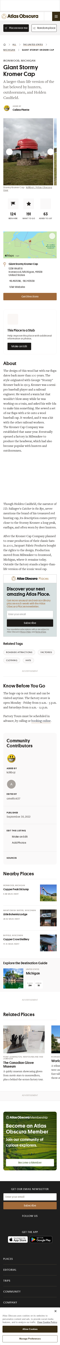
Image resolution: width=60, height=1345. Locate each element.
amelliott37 (13, 798)
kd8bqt (11, 772)
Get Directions (30, 296)
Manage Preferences (29, 1338)
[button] (13, 203)
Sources (12, 858)
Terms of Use (41, 632)
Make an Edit (19, 346)
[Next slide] (50, 151)
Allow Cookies (30, 1329)
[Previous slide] (9, 151)
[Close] (55, 1311)
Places (8, 1259)
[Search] (48, 16)
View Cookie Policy (47, 1322)
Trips (6, 1280)
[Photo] (48, 893)
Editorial (10, 1270)
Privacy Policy (26, 632)
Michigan (33, 973)
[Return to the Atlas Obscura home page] (20, 16)
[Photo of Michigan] (13, 978)
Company (10, 1302)
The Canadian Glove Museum (18, 1064)
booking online (41, 721)
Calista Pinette (21, 110)
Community (12, 1291)
